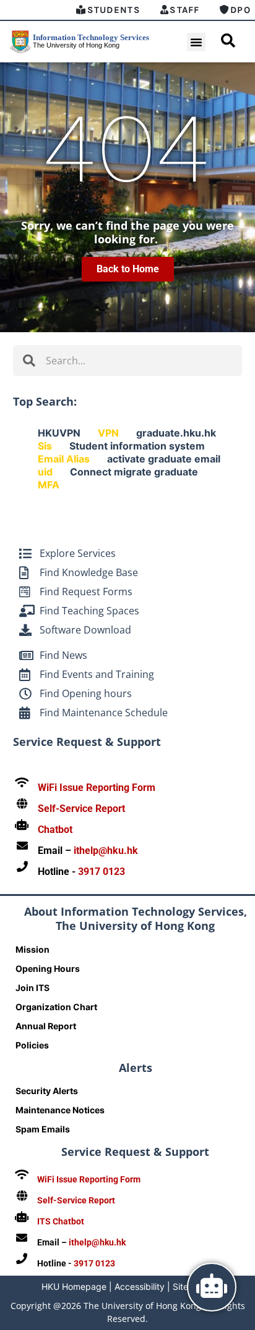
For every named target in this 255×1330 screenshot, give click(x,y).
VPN (108, 433)
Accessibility (140, 1286)
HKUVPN (59, 433)
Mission (32, 949)
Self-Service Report (81, 808)
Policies (32, 1045)
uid (45, 472)
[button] (196, 42)
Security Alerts (46, 1090)
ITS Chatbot (60, 1221)
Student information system (137, 446)
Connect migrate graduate (134, 472)
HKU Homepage (73, 1286)
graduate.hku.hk (176, 433)
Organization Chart (56, 1007)
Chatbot (55, 829)
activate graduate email (163, 459)
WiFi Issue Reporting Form (96, 787)
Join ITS (32, 987)
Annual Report (45, 1026)
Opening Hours (47, 968)
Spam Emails (42, 1129)
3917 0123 (101, 871)
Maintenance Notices (60, 1110)
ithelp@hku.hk (106, 850)
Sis (45, 446)
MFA (48, 485)
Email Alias (64, 459)
